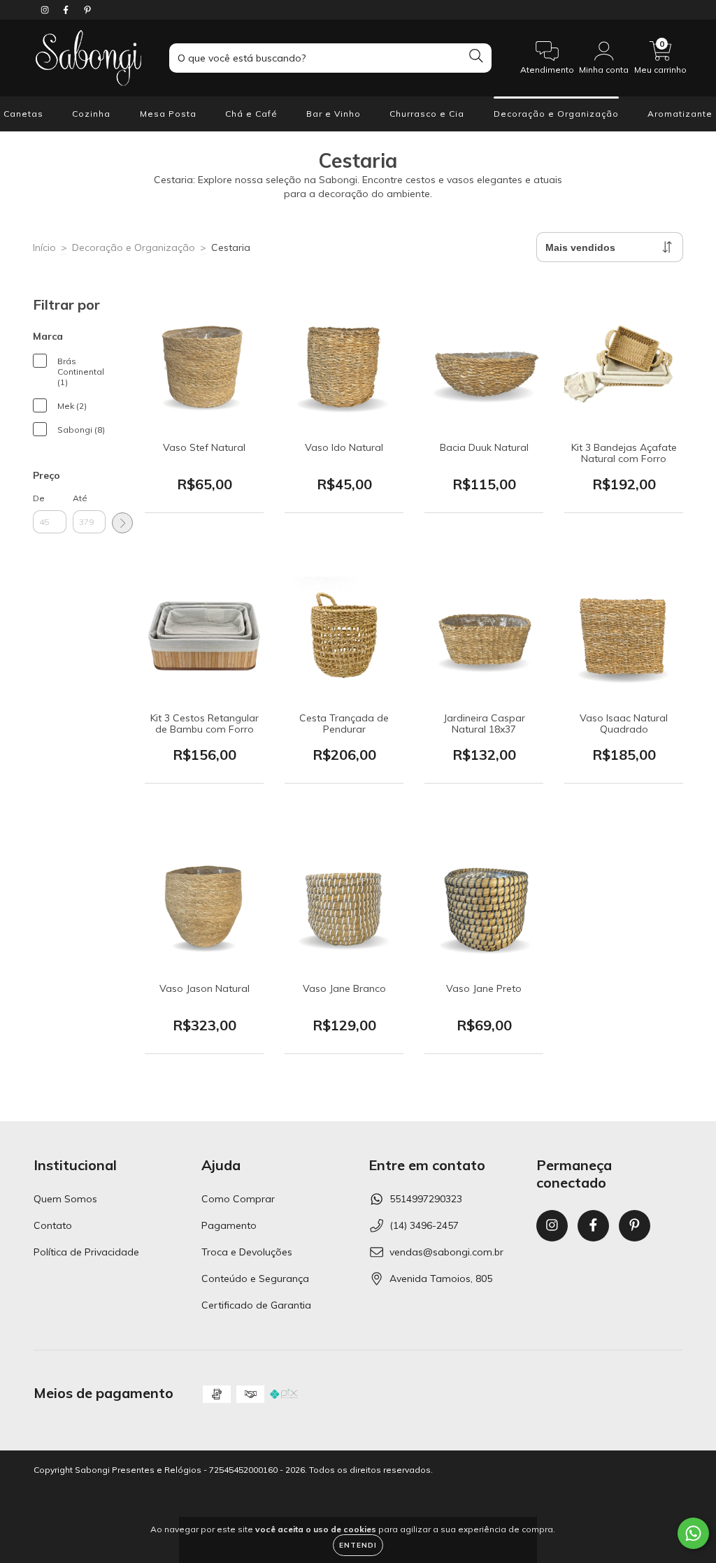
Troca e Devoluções (246, 1252)
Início (44, 247)
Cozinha (91, 113)
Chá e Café (251, 113)
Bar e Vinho (333, 113)
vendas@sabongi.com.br (446, 1252)
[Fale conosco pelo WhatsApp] (693, 1533)
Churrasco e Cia (426, 113)
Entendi (358, 1545)
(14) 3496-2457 (424, 1225)
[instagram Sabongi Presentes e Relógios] (46, 9)
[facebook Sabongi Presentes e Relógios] (67, 9)
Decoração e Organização (556, 113)
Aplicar (122, 522)
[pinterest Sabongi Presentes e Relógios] (87, 9)
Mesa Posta (168, 113)
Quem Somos (65, 1199)
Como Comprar (238, 1199)
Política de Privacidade (86, 1252)
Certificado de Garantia (256, 1305)
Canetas (23, 113)
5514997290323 (425, 1199)
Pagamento (229, 1225)
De (39, 498)
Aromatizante (680, 113)
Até (80, 498)
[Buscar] (476, 56)
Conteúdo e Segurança (255, 1278)
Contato (53, 1225)
